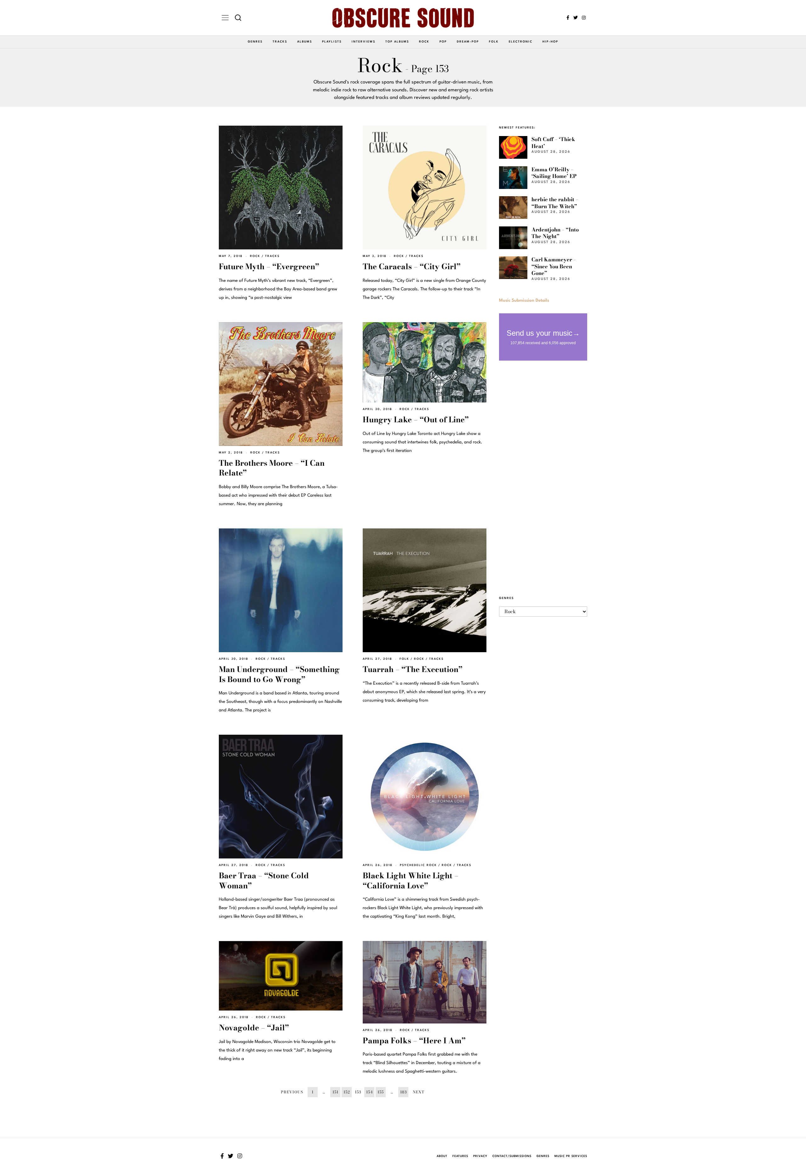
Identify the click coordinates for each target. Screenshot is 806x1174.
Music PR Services (570, 1156)
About (442, 1156)
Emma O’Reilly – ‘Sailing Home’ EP (553, 172)
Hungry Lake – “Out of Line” (416, 419)
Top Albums (397, 41)
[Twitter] (575, 17)
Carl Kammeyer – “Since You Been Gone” (553, 266)
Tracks (280, 41)
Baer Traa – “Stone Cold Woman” (264, 881)
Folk (494, 41)
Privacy (480, 1156)
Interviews (363, 41)
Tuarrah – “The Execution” (413, 669)
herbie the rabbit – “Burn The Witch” (554, 202)
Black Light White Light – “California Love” (410, 881)
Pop (443, 41)
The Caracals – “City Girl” (412, 266)
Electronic (520, 41)
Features (460, 1156)
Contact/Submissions (511, 1156)
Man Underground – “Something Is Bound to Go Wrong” (279, 674)
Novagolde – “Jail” (254, 1028)
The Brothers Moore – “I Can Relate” (272, 468)
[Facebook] (568, 17)
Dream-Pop (468, 41)
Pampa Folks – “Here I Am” (414, 1040)
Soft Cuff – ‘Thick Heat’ (553, 142)
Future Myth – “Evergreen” (269, 266)
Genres (255, 41)
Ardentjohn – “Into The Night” (555, 232)
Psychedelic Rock (418, 865)
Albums (304, 41)
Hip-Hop (550, 41)
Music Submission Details (524, 300)
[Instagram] (583, 17)
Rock (424, 41)
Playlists (332, 41)
